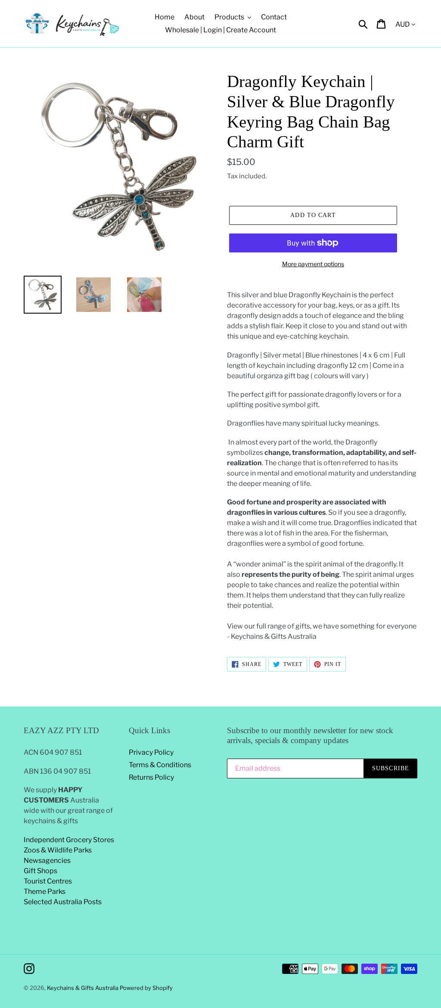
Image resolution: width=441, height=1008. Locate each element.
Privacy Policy (151, 752)
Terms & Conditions (160, 765)
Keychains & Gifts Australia (83, 987)
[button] (322, 559)
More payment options (313, 264)
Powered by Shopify (146, 987)
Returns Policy (151, 777)
